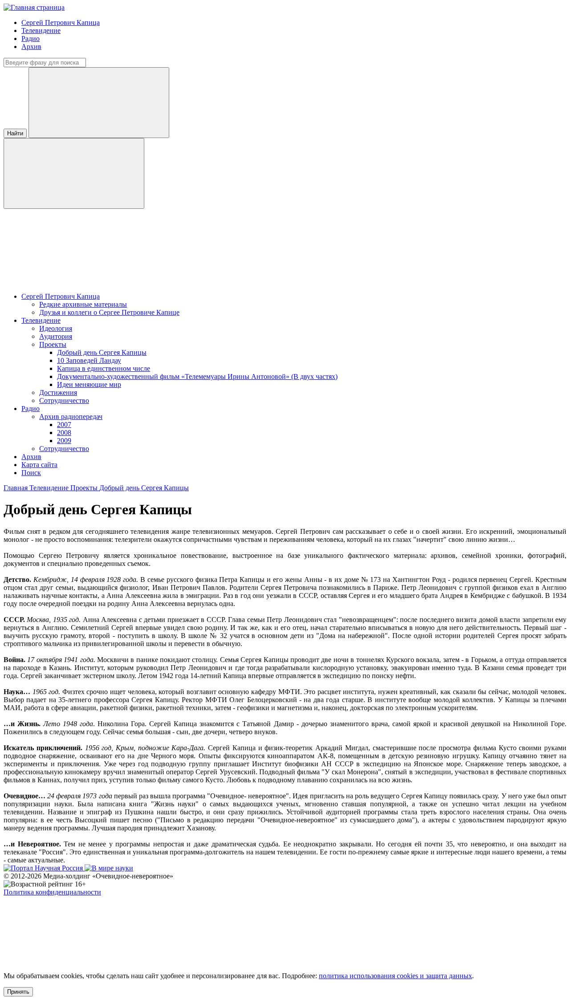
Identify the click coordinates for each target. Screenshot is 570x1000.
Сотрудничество (64, 400)
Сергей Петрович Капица (60, 22)
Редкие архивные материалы (83, 304)
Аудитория (55, 336)
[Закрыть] (98, 102)
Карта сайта (39, 464)
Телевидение (41, 30)
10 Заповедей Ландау (89, 360)
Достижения (58, 392)
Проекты (52, 344)
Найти (15, 133)
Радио (30, 38)
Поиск (31, 472)
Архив (31, 46)
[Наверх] (70, 960)
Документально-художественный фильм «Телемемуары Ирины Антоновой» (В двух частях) (197, 376)
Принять (18, 991)
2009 (64, 440)
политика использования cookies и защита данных (395, 976)
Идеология (55, 328)
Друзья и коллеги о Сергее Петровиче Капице (109, 312)
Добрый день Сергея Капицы (102, 352)
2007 (64, 424)
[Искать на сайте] (74, 173)
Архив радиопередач (70, 416)
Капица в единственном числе (103, 368)
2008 (64, 432)
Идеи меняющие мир (89, 384)
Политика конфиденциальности (52, 892)
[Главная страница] (34, 7)
